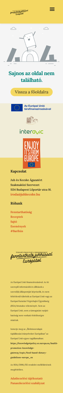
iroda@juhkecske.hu (25, 194)
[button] (52, 9)
